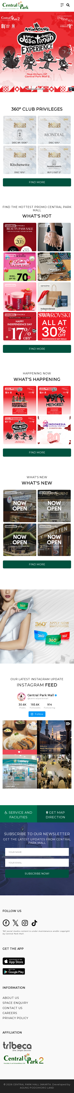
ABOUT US (11, 998)
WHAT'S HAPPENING (13, 389)
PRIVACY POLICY (15, 1018)
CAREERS (10, 1013)
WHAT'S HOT (10, 225)
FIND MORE (37, 182)
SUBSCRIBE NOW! (37, 873)
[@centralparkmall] (21, 696)
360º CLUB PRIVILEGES (14, 118)
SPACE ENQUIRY (15, 1003)
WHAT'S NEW (11, 492)
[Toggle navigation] (62, 5)
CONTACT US (13, 1008)
